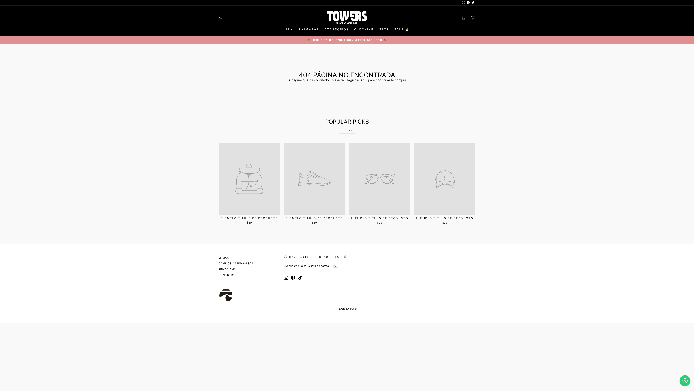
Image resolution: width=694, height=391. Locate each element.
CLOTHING (364, 29)
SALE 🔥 (401, 29)
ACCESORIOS (337, 29)
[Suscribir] (335, 266)
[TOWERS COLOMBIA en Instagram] (286, 278)
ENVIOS (224, 257)
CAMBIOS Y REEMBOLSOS (236, 263)
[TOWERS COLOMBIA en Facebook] (293, 278)
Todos (347, 130)
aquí (364, 80)
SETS (384, 29)
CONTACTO (226, 275)
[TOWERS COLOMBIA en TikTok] (300, 278)
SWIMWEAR (308, 29)
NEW (289, 29)
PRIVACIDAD (227, 269)
